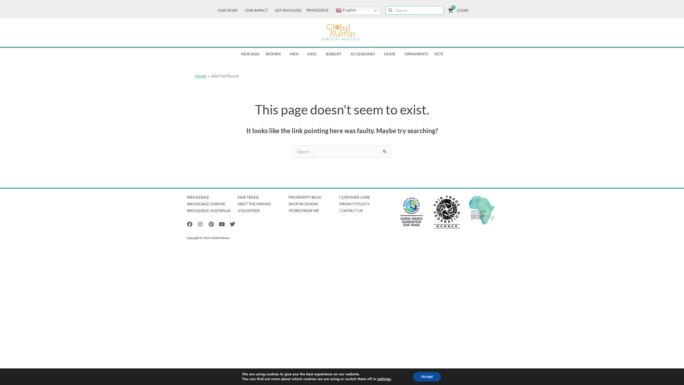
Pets (438, 54)
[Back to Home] (341, 32)
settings (384, 379)
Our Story (228, 10)
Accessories (363, 54)
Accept (427, 376)
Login (462, 10)
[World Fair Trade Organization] (411, 212)
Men (294, 54)
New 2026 (250, 54)
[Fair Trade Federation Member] (446, 212)
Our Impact (256, 10)
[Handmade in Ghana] (482, 210)
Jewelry (333, 54)
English (349, 9)
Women (273, 54)
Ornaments (416, 54)
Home (389, 54)
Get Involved (288, 10)
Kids (312, 54)
